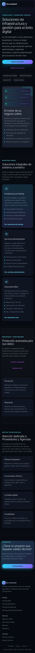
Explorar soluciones (17, 62)
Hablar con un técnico (17, 68)
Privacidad (11, 646)
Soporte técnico (7, 640)
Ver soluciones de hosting (13, 224)
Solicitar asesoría (8, 637)
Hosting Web (6, 601)
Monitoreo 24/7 (18, 368)
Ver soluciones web (11, 317)
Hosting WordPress (8, 604)
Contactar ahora (17, 566)
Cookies (18, 646)
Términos (24, 646)
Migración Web (7, 619)
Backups (5, 625)
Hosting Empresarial (9, 607)
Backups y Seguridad (17, 362)
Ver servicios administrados (14, 272)
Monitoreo (5, 628)
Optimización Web (8, 622)
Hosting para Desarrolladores (12, 610)
